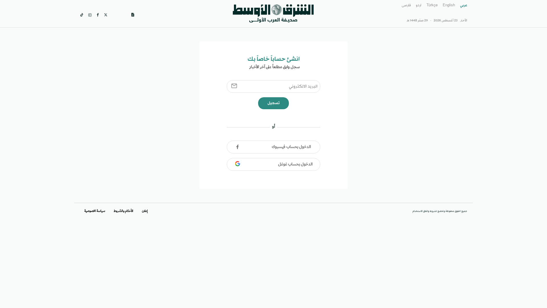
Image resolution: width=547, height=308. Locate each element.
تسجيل (273, 103)
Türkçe (432, 5)
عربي (463, 5)
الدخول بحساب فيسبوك (291, 147)
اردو (418, 5)
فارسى (406, 5)
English (449, 5)
